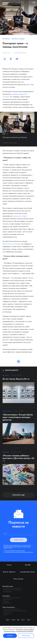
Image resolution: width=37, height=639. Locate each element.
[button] (5, 59)
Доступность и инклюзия (11, 244)
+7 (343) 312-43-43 (7, 599)
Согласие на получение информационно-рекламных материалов (19, 552)
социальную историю (19, 216)
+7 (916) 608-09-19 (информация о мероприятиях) (14, 610)
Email (5, 533)
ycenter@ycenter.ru (7, 603)
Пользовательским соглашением (24, 631)
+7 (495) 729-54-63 (7, 612)
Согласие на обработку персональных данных (15, 550)
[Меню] (34, 2)
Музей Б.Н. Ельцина (18, 38)
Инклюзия (6, 38)
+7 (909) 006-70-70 (7, 589)
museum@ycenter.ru (7, 591)
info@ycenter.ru (6, 601)
